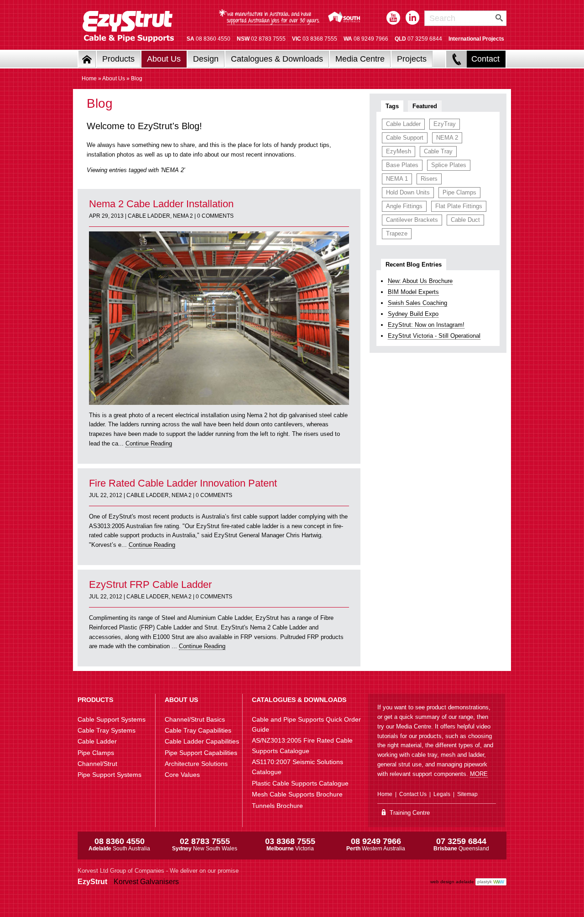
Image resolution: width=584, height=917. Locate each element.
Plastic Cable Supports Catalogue (300, 783)
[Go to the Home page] (87, 59)
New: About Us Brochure (420, 281)
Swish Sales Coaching (417, 302)
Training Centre (409, 812)
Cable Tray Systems (107, 730)
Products (118, 58)
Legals (441, 794)
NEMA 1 (397, 178)
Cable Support (404, 137)
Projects (412, 58)
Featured (424, 106)
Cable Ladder (149, 216)
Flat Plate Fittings (458, 206)
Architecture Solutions (196, 763)
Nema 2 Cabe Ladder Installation (161, 204)
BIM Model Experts (413, 291)
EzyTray (444, 124)
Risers (429, 178)
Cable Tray (438, 151)
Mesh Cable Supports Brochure (297, 794)
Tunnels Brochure (277, 805)
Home (89, 78)
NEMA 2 (183, 216)
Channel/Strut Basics (195, 719)
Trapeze (396, 233)
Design (206, 58)
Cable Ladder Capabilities (202, 741)
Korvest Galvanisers (146, 882)
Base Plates (402, 165)
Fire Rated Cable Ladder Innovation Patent (183, 483)
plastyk (484, 881)
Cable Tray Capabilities (198, 730)
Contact (485, 58)
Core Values (182, 774)
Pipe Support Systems (109, 774)
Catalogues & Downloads (277, 58)
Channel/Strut (97, 763)
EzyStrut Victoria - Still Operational (434, 335)
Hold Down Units (408, 192)
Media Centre (360, 58)
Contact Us (413, 794)
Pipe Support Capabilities (201, 752)
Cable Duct (465, 219)
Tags (392, 106)
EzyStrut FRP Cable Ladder (150, 584)
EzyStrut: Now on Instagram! (426, 324)
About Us (164, 58)
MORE (479, 773)
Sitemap (467, 794)
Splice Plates (448, 165)
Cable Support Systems (112, 719)
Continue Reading (148, 443)
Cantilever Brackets (412, 219)
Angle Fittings (404, 206)
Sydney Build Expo (413, 313)
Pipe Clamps (459, 192)
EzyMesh (398, 151)
